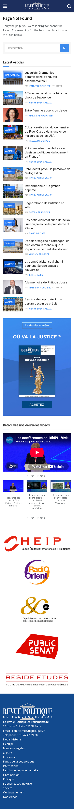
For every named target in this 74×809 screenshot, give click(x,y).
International (11, 766)
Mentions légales (14, 748)
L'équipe (8, 744)
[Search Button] (69, 6)
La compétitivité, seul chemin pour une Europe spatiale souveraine (44, 266)
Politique (8, 779)
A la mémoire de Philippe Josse (46, 282)
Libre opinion (11, 775)
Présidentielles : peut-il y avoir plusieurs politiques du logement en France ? (46, 152)
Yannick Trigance (39, 254)
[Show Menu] (5, 6)
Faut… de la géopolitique (18, 761)
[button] (41, 476)
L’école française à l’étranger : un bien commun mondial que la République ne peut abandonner (47, 245)
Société (7, 788)
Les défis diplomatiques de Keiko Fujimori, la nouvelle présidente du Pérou (47, 224)
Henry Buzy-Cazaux (40, 102)
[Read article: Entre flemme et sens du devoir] (13, 115)
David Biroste (37, 233)
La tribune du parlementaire (20, 770)
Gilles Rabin (36, 275)
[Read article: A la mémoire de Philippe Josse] (13, 287)
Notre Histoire (12, 739)
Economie (9, 757)
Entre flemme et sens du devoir (46, 110)
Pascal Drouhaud (40, 140)
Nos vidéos (10, 797)
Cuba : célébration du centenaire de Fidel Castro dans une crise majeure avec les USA (47, 131)
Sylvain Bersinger (39, 212)
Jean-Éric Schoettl (40, 86)
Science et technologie (17, 783)
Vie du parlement (13, 792)
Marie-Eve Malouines (41, 115)
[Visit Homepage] (37, 6)
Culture (7, 753)
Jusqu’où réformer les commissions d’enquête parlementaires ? (41, 77)
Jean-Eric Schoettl (40, 287)
